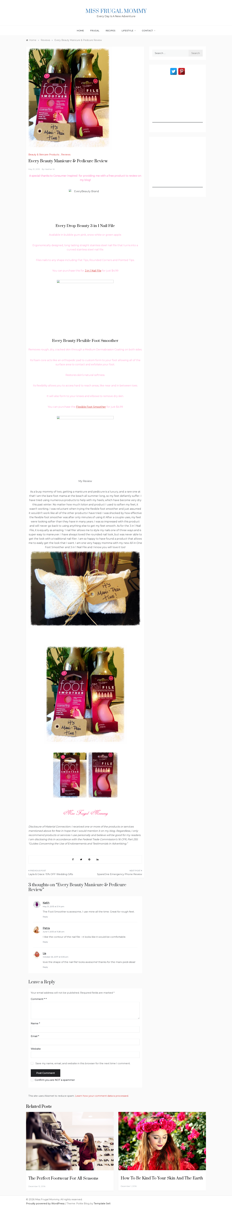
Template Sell (102, 1203)
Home (80, 30)
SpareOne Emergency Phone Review (119, 874)
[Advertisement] (177, 102)
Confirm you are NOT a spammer (54, 1079)
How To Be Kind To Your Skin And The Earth (162, 1178)
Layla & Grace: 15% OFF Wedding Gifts (50, 874)
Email (35, 1036)
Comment (38, 998)
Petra (46, 928)
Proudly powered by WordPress (45, 1203)
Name (35, 1023)
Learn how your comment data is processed (101, 1095)
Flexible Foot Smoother (91, 406)
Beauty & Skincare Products (43, 154)
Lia (44, 953)
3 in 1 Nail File (93, 270)
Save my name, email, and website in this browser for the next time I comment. (83, 1063)
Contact (147, 30)
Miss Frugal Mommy (116, 11)
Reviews (65, 154)
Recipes (111, 30)
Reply (45, 916)
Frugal (94, 30)
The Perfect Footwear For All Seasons (63, 1178)
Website (36, 1048)
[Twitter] (173, 71)
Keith (46, 902)
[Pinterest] (181, 71)
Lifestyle (127, 30)
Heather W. (50, 169)
